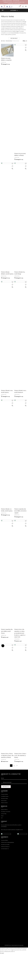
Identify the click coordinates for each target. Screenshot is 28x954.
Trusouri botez (4, 794)
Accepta (2, 953)
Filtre (24, 41)
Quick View (12, 50)
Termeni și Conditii (5, 844)
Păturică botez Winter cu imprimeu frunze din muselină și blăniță (7, 755)
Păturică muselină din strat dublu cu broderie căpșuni (20, 510)
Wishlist (20, 5)
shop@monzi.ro (19, 829)
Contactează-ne (5, 848)
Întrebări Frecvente (5, 811)
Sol (2, 817)
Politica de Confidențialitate (7, 842)
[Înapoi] (3, 10)
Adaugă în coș (6, 64)
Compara (12, 47)
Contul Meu (3, 813)
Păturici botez (4, 802)
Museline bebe (4, 798)
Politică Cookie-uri (5, 846)
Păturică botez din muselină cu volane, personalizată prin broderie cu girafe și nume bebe (19, 633)
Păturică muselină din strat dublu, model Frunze (7, 631)
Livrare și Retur (4, 840)
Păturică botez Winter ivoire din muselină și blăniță (20, 755)
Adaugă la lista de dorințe (12, 45)
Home (3, 40)
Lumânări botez (4, 796)
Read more (5, 761)
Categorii (13, 10)
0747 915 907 (16, 0)
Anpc (2, 815)
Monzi (9, 945)
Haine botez (4, 800)
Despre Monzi (4, 809)
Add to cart (5, 637)
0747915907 (4, 826)
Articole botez (9, 40)
